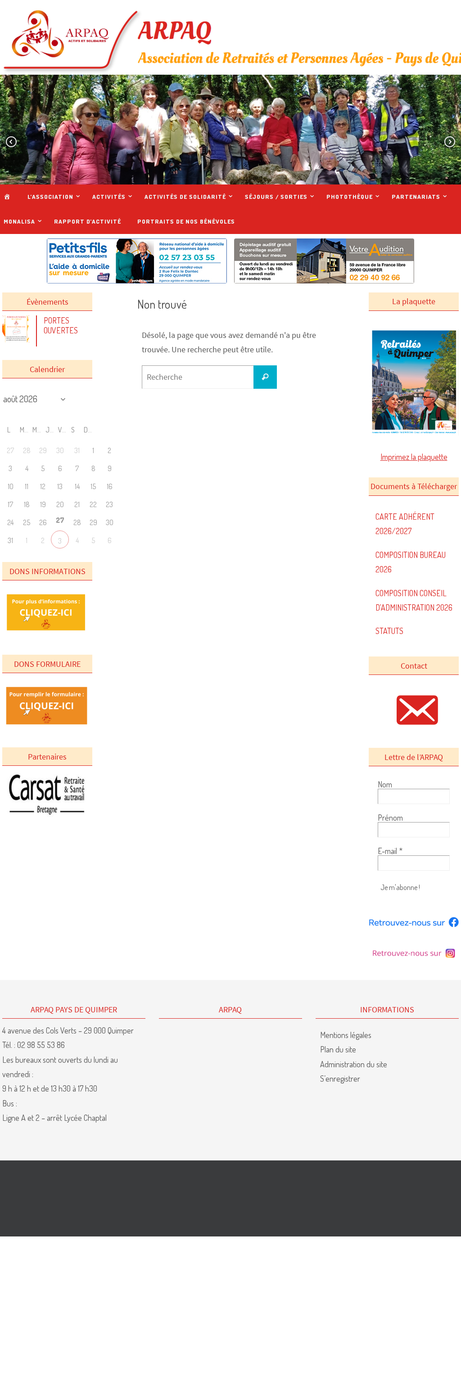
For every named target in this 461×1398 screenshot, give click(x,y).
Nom (385, 784)
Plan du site (338, 1049)
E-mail (390, 850)
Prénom (390, 817)
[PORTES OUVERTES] (18, 339)
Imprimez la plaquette (413, 457)
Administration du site (353, 1064)
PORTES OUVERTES (61, 325)
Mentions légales (345, 1035)
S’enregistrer (340, 1078)
